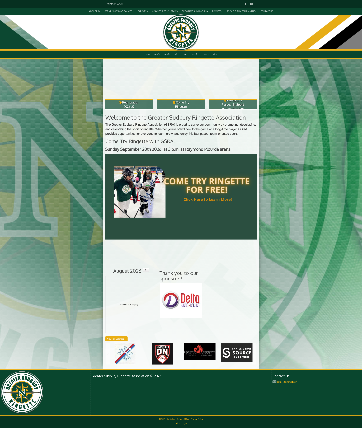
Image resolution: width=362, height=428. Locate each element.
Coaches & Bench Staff (164, 11)
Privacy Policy (197, 419)
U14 (184, 54)
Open (205, 54)
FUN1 (147, 54)
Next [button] (254, 354)
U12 (175, 54)
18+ (214, 54)
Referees (216, 11)
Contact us (267, 11)
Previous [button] (108, 354)
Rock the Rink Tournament (241, 11)
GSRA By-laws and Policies (118, 11)
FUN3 (166, 54)
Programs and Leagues (194, 11)
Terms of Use (183, 419)
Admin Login (181, 423)
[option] (125, 351)
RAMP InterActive (167, 419)
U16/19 (194, 54)
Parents (142, 11)
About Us (94, 11)
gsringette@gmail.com (287, 381)
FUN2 (156, 54)
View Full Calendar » (116, 338)
